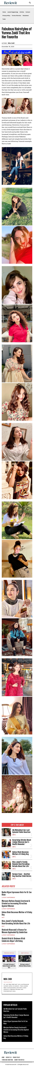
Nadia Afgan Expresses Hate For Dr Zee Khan (17, 893)
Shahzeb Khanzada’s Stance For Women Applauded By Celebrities (14, 930)
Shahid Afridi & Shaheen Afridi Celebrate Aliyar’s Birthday (13, 939)
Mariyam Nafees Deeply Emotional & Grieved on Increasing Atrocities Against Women (16, 903)
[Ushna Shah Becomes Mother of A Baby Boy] (6, 854)
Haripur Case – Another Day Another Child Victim (21, 875)
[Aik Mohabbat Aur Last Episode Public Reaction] (6, 832)
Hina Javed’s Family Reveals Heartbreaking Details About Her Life (21, 864)
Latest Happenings (8, 897)
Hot (14, 834)
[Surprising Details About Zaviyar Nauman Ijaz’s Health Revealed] (6, 843)
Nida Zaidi (11, 43)
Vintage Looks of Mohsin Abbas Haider (25, 965)
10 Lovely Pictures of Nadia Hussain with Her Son (9, 965)
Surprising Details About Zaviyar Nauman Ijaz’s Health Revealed (21, 842)
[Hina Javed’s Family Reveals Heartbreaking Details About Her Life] (6, 865)
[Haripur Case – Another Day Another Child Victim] (6, 876)
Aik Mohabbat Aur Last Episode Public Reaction (21, 831)
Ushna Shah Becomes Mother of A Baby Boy (20, 853)
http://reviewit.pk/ (8, 982)
